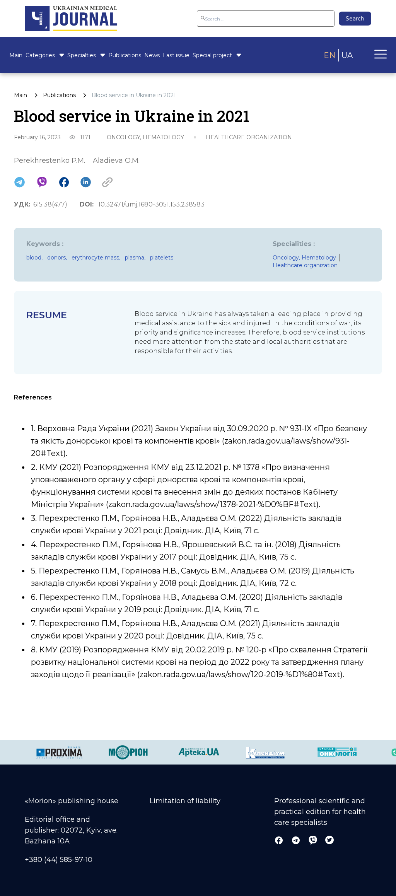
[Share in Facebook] (64, 182)
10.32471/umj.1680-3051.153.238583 (151, 204)
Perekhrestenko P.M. (49, 160)
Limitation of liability (185, 801)
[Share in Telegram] (19, 182)
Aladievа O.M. (116, 160)
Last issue (176, 55)
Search (355, 18)
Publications (124, 55)
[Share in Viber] (42, 182)
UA (347, 55)
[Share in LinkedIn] (85, 182)
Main (15, 55)
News (152, 55)
